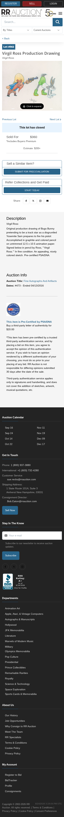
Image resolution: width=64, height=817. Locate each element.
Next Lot (54, 119)
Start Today (32, 190)
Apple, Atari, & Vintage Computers (24, 613)
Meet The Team (14, 731)
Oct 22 (8, 444)
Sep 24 (9, 433)
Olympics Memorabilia (17, 651)
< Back (6, 38)
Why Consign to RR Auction (20, 726)
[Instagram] (40, 201)
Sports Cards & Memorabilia (21, 694)
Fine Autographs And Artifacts (40, 281)
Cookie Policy (12, 748)
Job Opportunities (15, 720)
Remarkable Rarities (16, 673)
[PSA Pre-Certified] (13, 309)
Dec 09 (41, 438)
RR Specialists (13, 737)
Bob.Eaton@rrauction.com (22, 501)
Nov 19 (41, 433)
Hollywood (11, 624)
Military (9, 646)
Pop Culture (11, 656)
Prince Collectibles (15, 667)
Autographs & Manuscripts (20, 619)
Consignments (13, 791)
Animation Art (12, 608)
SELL (32, 3)
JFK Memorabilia (14, 630)
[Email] (47, 201)
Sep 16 (9, 427)
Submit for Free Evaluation (32, 171)
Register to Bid (13, 774)
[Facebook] (26, 201)
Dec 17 (41, 444)
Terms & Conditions (16, 742)
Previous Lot (9, 119)
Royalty (9, 678)
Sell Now (10, 510)
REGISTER (11, 3)
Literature (10, 635)
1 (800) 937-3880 (21, 465)
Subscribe (10, 555)
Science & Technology (17, 684)
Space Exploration (15, 689)
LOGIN (53, 3)
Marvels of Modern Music (19, 641)
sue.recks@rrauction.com (21, 479)
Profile (8, 785)
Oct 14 (8, 438)
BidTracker (11, 780)
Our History (11, 715)
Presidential (11, 662)
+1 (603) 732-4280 (28, 470)
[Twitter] (33, 201)
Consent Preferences (46, 811)
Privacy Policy (12, 753)
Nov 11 (41, 427)
